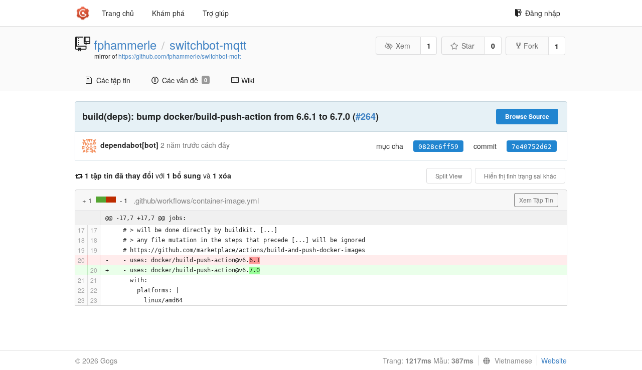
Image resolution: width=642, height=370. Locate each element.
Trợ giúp (216, 13)
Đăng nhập (542, 13)
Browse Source (527, 116)
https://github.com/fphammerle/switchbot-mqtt (179, 56)
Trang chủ (118, 13)
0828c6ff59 (438, 146)
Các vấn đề (184, 80)
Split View (448, 175)
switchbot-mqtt (208, 44)
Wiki (247, 80)
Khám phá (168, 13)
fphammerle (125, 44)
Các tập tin (113, 80)
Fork (531, 46)
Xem (403, 46)
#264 (366, 116)
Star (467, 46)
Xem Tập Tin (536, 200)
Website (554, 360)
